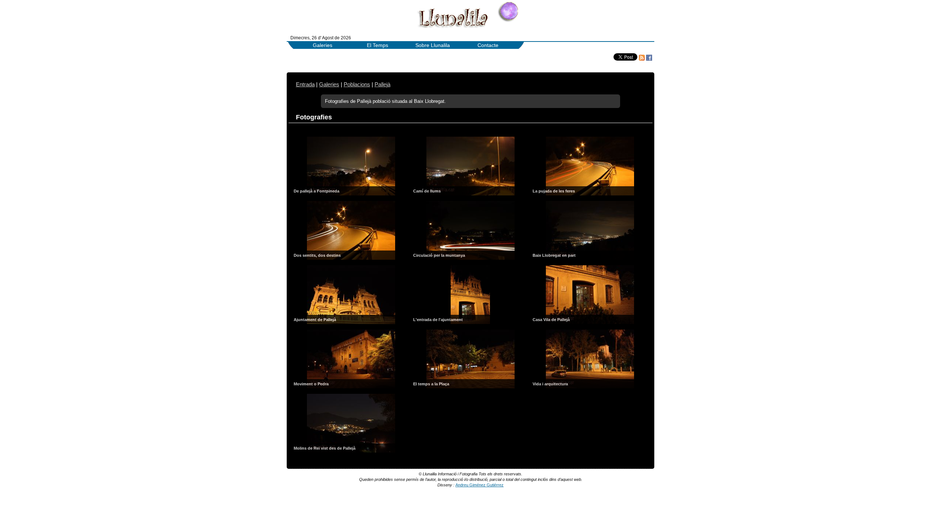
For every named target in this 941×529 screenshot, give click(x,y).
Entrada (305, 84)
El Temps (377, 45)
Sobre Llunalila (432, 45)
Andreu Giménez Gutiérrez (479, 485)
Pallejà (382, 84)
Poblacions (357, 84)
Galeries (322, 45)
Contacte (487, 45)
